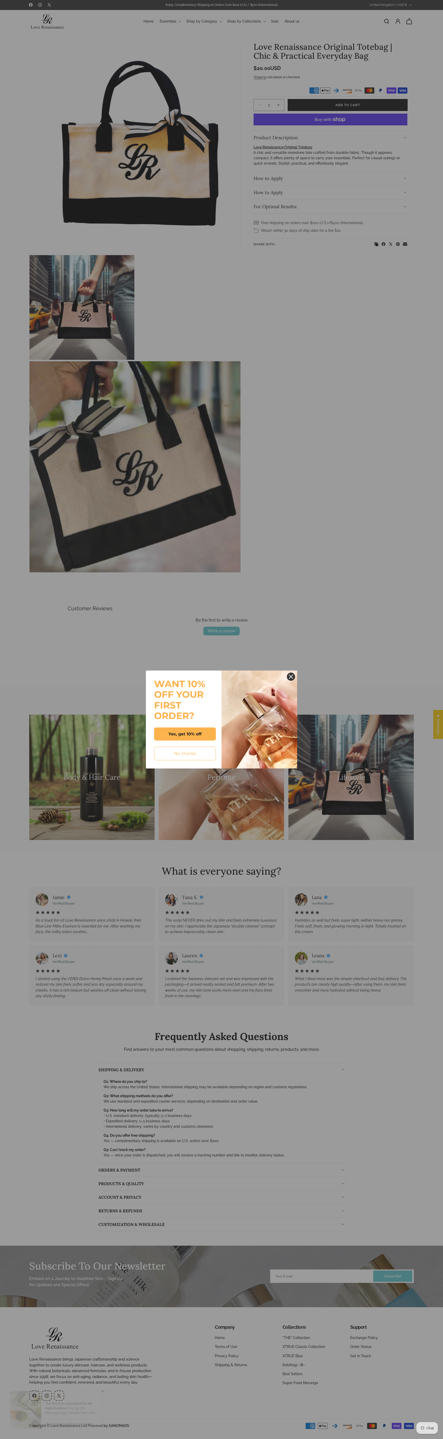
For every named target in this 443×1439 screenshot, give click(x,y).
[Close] (291, 677)
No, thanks (185, 753)
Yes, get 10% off (185, 734)
